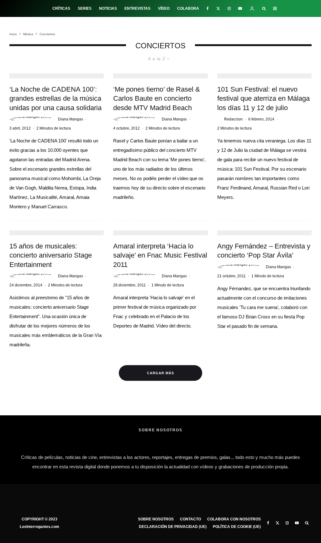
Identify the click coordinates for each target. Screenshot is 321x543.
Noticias (108, 8)
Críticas (61, 8)
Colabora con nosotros (234, 519)
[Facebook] (208, 8)
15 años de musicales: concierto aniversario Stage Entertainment (50, 255)
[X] (218, 8)
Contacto (190, 519)
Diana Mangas (70, 119)
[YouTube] (240, 8)
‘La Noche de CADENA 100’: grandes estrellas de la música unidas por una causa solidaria (55, 98)
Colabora (188, 8)
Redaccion (233, 119)
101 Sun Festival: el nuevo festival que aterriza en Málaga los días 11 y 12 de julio (263, 98)
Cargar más (160, 373)
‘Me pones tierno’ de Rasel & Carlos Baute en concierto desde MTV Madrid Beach (156, 98)
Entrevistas (137, 8)
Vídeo (164, 8)
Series (85, 8)
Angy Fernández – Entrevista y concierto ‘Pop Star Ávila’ (263, 250)
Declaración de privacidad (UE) (173, 526)
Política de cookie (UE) (237, 526)
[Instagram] (229, 8)
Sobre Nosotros (156, 519)
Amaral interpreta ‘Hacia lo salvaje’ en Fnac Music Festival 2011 (160, 255)
